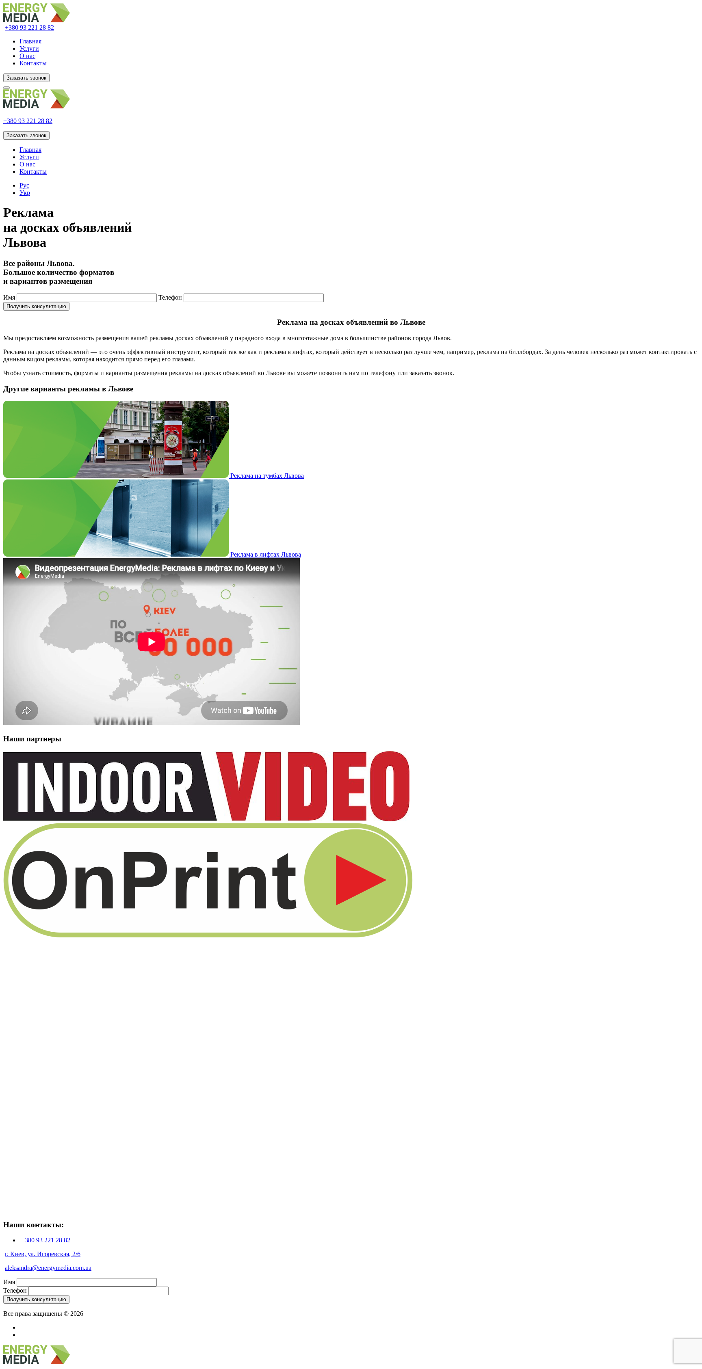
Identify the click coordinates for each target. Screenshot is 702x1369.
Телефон (170, 297)
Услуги (29, 48)
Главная (30, 41)
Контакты (33, 63)
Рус (24, 185)
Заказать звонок (26, 78)
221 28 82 (29, 27)
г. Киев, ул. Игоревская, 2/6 (42, 1253)
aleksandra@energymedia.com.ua (48, 1267)
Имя (9, 297)
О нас (27, 55)
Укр (25, 192)
